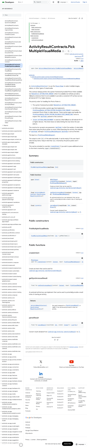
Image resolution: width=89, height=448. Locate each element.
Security (27, 400)
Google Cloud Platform (31, 430)
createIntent (55, 146)
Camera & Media (39, 402)
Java (81, 61)
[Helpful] (79, 18)
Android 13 (60, 402)
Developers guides (71, 399)
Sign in (85, 2)
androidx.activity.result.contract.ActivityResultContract (47, 77)
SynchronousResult (72, 305)
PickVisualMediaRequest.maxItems (56, 131)
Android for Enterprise (28, 396)
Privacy (38, 406)
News (27, 405)
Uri (40, 196)
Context (68, 181)
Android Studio (75, 2)
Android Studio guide (72, 395)
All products (28, 433)
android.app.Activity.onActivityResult (63, 212)
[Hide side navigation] (21, 445)
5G (37, 409)
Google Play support (81, 401)
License (33, 439)
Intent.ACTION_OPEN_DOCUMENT (43, 120)
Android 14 (60, 399)
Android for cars (50, 403)
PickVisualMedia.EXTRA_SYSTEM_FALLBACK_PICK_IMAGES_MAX (53, 114)
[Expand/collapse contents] (39, 23)
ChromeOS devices (50, 399)
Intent (37, 179)
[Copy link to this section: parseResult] (40, 318)
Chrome (27, 425)
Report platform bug (82, 391)
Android (27, 393)
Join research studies (82, 405)
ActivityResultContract (39, 86)
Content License (73, 347)
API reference (7, 8)
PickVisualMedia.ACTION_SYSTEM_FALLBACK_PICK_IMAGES (52, 110)
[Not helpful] (82, 18)
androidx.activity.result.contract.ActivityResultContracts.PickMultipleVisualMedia (57, 78)
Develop (43, 18)
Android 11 (60, 408)
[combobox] (41, 2)
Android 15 (60, 396)
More (19, 2)
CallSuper (54, 179)
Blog (26, 408)
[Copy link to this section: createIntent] (41, 253)
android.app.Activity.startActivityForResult (65, 188)
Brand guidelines (42, 439)
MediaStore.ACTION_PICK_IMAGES (42, 94)
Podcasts (27, 411)
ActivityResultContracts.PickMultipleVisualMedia (55, 68)
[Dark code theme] (82, 66)
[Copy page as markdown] (68, 51)
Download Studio (70, 406)
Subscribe (67, 444)
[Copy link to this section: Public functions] (47, 245)
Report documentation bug (82, 396)
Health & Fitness (38, 398)
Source (27, 402)
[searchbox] (11, 15)
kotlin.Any (32, 75)
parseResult (54, 205)
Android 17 (60, 391)
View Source (78, 56)
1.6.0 (82, 58)
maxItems (44, 116)
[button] (11, 125)
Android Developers (34, 18)
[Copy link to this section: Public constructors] (50, 221)
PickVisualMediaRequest (46, 135)
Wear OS (49, 395)
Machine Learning (38, 394)
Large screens (50, 393)
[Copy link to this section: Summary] (40, 156)
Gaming (38, 391)
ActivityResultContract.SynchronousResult (37, 194)
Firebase (27, 428)
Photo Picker (59, 86)
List (36, 196)
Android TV (50, 407)
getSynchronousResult (57, 192)
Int (56, 167)
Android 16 (60, 394)
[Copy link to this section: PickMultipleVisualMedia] (50, 229)
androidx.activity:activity (76, 54)
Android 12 (60, 405)
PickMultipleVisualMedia (39, 167)
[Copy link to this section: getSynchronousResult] (49, 278)
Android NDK (71, 410)
